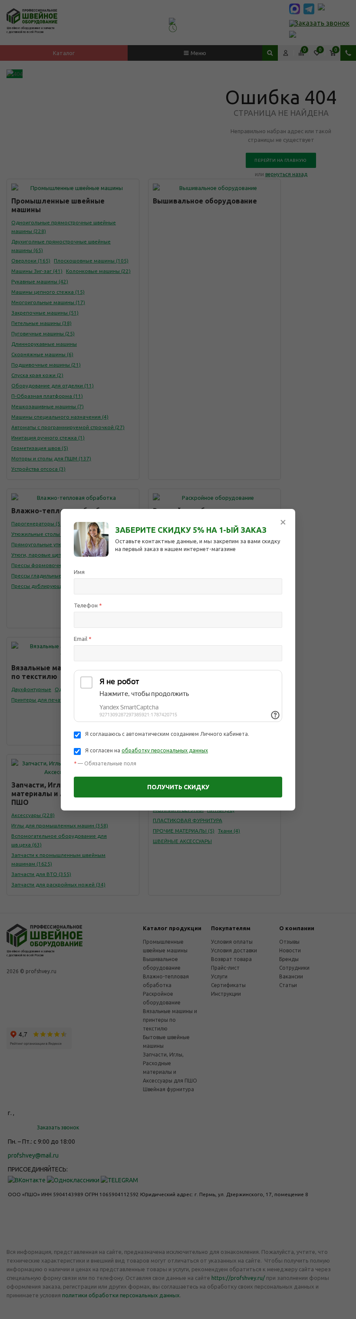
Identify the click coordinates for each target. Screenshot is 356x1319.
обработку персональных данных (165, 750)
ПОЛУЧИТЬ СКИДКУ (178, 787)
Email (83, 639)
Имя (79, 572)
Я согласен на (146, 750)
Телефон (88, 605)
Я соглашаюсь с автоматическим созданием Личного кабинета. (167, 734)
